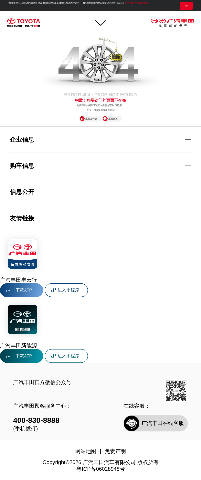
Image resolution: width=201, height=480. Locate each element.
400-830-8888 (36, 420)
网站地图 (85, 451)
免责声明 (115, 451)
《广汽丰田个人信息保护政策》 (136, 3)
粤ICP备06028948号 (100, 469)
